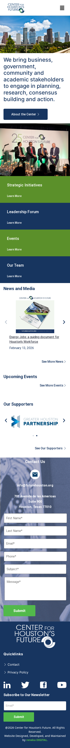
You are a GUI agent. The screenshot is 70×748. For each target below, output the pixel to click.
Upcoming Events (20, 376)
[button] (62, 8)
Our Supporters (18, 404)
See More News (52, 361)
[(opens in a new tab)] (35, 314)
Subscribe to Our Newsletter (27, 695)
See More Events (51, 385)
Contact (13, 664)
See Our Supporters (49, 448)
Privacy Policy (17, 672)
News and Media (19, 288)
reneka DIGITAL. (37, 740)
